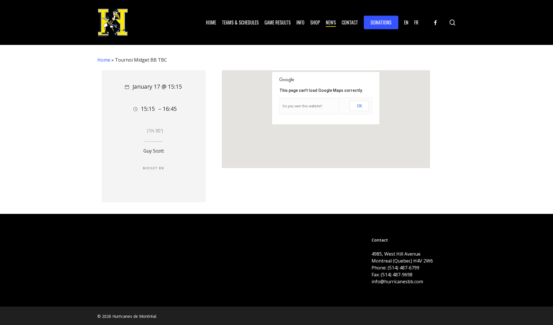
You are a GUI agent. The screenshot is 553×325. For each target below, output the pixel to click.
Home (103, 60)
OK (359, 106)
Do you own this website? (302, 106)
